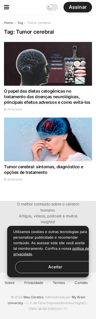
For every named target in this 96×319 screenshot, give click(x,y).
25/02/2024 (14, 109)
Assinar (78, 7)
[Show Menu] (6, 7)
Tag (20, 23)
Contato (81, 283)
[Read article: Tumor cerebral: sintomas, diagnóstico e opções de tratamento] (48, 139)
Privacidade (33, 283)
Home (8, 23)
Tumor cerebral (39, 23)
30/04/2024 (14, 179)
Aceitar (55, 266)
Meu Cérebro (33, 297)
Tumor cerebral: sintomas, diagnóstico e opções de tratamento (43, 169)
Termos (59, 283)
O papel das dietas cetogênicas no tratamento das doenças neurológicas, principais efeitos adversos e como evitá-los (47, 96)
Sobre (10, 283)
